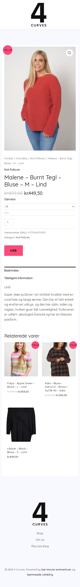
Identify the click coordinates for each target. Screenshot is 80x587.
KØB (13, 250)
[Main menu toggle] (8, 15)
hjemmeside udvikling (40, 574)
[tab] (40, 270)
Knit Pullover (37, 158)
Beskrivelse (11, 270)
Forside (8, 158)
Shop (40, 533)
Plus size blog (40, 546)
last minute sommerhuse (56, 569)
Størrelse (10, 199)
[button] (69, 52)
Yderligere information (18, 278)
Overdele (21, 158)
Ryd (6, 212)
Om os (40, 540)
